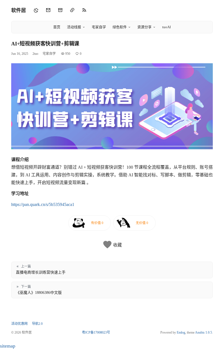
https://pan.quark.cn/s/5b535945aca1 (42, 204)
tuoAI (166, 27)
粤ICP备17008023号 (96, 332)
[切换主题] (36, 10)
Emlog (181, 332)
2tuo (35, 54)
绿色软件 (120, 27)
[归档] (60, 10)
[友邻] (72, 10)
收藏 (117, 245)
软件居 (18, 10)
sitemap (7, 346)
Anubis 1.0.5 (203, 332)
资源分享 (144, 27)
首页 (56, 27)
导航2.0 (37, 324)
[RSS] (84, 10)
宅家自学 (99, 27)
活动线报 (74, 27)
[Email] (48, 10)
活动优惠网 (19, 324)
